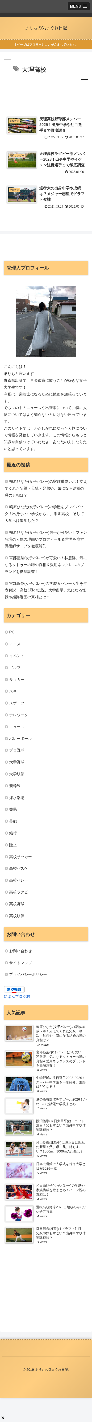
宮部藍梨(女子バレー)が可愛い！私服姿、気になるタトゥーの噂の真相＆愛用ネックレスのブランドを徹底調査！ (46, 565)
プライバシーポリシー (28, 974)
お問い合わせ (20, 951)
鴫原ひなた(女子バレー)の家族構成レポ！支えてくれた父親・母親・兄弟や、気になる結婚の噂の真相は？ (46, 488)
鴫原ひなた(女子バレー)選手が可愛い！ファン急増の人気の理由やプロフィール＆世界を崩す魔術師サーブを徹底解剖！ (46, 539)
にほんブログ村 (17, 996)
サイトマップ (20, 963)
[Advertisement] (46, 95)
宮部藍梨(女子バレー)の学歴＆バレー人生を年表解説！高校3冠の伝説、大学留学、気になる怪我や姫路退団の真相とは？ (46, 590)
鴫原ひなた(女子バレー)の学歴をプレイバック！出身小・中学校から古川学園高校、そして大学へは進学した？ (44, 514)
